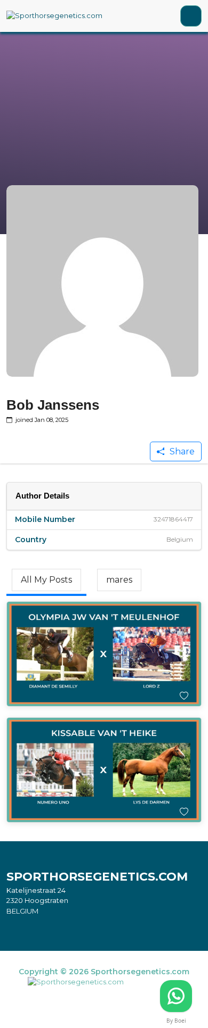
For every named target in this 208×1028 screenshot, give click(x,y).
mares (119, 580)
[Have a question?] (176, 996)
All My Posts (46, 580)
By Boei (176, 1020)
